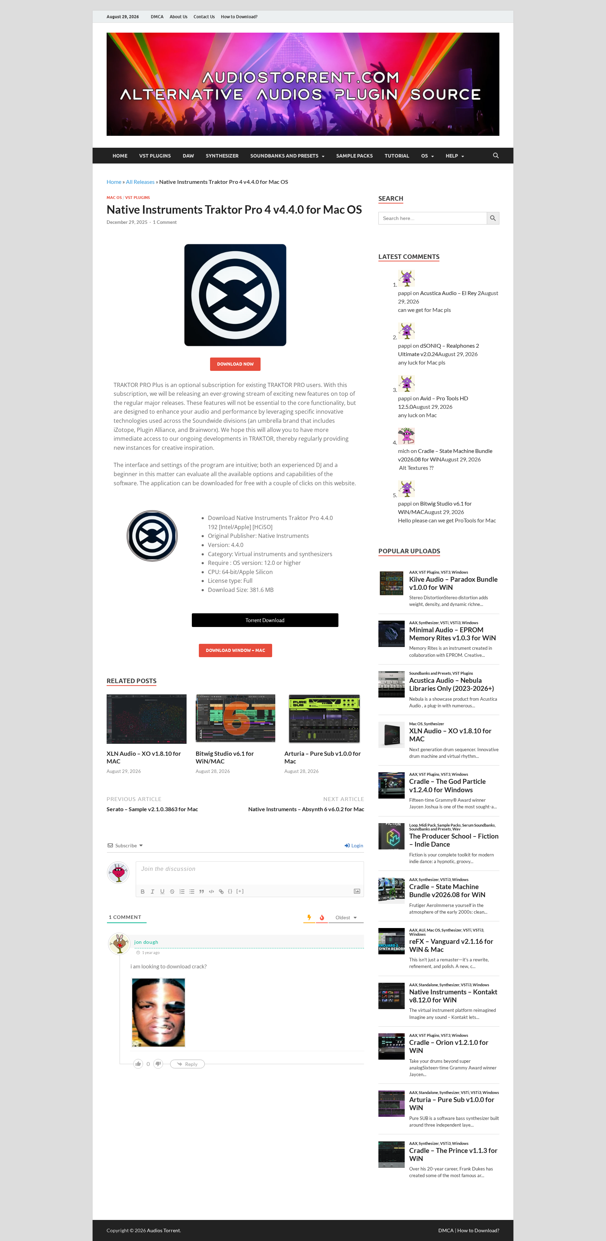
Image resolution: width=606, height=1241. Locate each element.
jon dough (146, 942)
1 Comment (165, 222)
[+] (240, 891)
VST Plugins (155, 156)
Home (120, 156)
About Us (178, 16)
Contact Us (204, 16)
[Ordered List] (182, 891)
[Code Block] (211, 891)
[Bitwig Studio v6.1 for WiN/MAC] (236, 721)
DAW (188, 156)
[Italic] (152, 891)
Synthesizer (222, 156)
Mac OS (114, 197)
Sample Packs (354, 156)
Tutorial (397, 156)
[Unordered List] (192, 891)
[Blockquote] (202, 891)
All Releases (140, 181)
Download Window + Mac (235, 650)
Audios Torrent (163, 1230)
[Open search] (496, 156)
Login (356, 845)
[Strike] (172, 891)
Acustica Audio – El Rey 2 (450, 292)
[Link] (221, 891)
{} (230, 891)
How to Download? (239, 16)
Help (452, 156)
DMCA (157, 16)
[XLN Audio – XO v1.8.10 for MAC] (147, 721)
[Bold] (143, 891)
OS (424, 156)
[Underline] (162, 891)
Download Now (235, 364)
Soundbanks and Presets (284, 156)
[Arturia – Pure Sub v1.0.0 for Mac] (324, 721)
